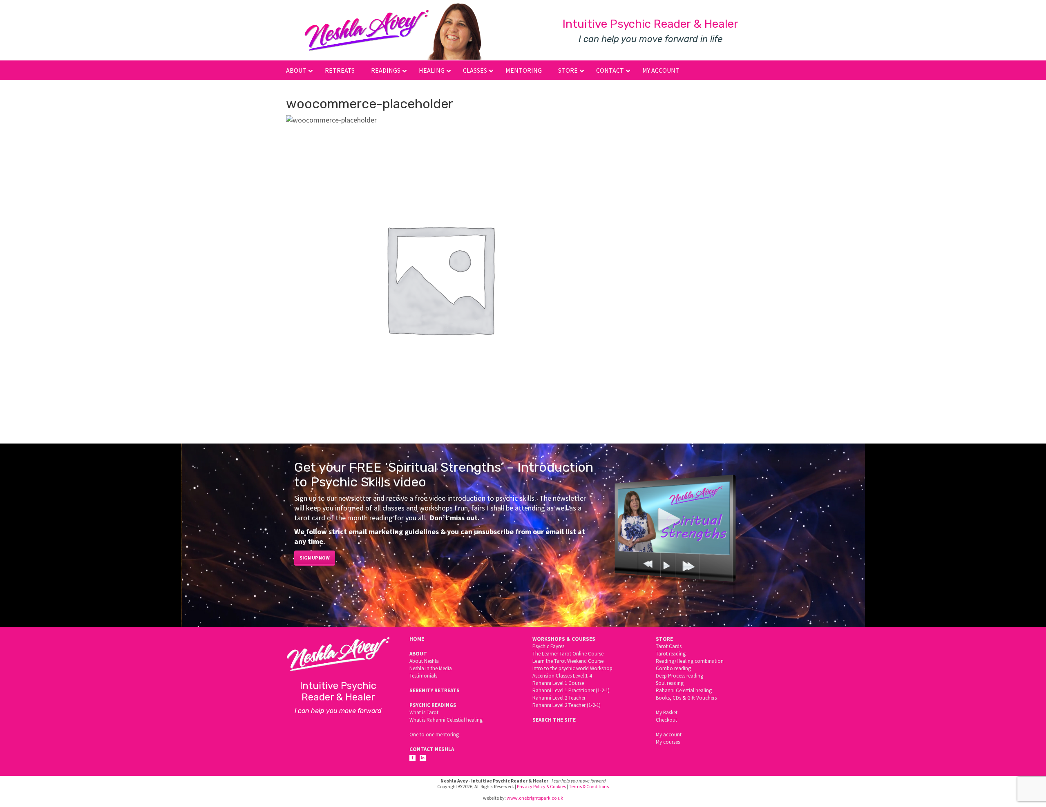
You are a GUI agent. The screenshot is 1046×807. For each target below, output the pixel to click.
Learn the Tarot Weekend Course (567, 661)
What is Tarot (423, 712)
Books (663, 697)
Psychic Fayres (548, 646)
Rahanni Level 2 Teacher (559, 697)
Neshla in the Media (430, 668)
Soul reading (670, 683)
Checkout (666, 719)
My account (669, 734)
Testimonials (423, 675)
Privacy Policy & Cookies (541, 786)
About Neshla (424, 661)
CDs (677, 697)
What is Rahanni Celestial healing (446, 719)
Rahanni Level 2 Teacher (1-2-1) (566, 705)
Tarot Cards (669, 646)
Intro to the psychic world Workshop (572, 668)
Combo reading (673, 668)
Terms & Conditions (589, 786)
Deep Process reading (679, 675)
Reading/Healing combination (690, 661)
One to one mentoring (434, 734)
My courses (668, 741)
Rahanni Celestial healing (684, 690)
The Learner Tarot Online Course (567, 653)
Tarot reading (671, 653)
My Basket (666, 712)
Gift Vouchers (702, 697)
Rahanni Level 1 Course (558, 683)
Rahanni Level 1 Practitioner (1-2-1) (571, 690)
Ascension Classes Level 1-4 (562, 675)
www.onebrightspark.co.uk (535, 798)
